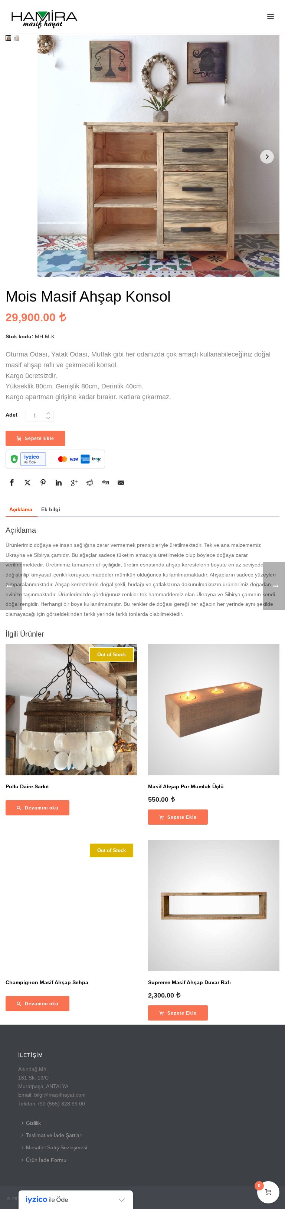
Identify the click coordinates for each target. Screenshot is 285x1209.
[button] (178, 817)
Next (267, 157)
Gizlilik (33, 1123)
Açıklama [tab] (20, 509)
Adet (11, 415)
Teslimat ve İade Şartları (54, 1135)
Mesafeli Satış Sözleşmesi (56, 1147)
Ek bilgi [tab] (50, 509)
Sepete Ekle (39, 438)
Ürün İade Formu (46, 1160)
